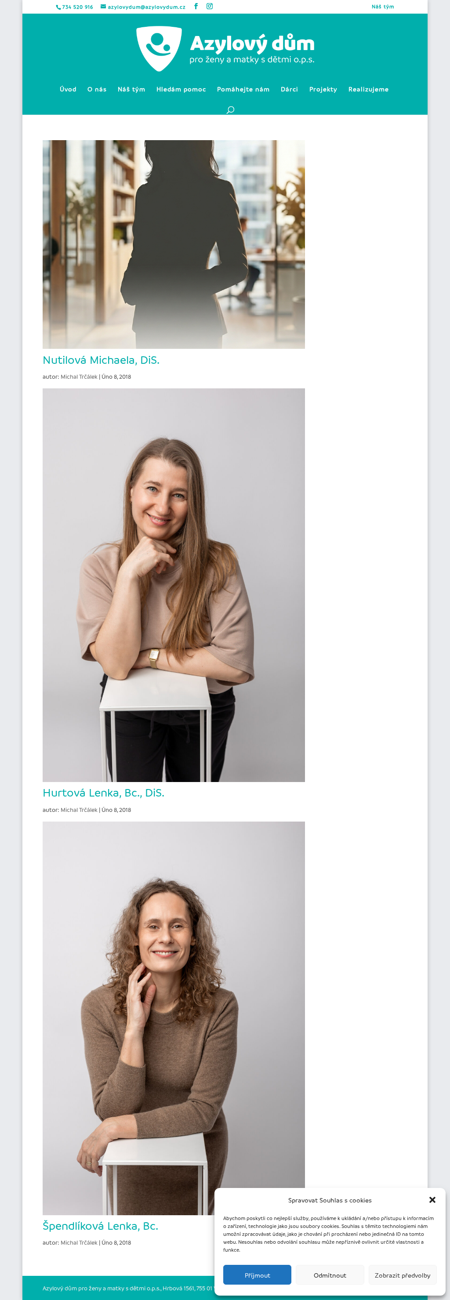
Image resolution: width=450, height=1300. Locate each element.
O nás (97, 89)
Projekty (323, 89)
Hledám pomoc (181, 89)
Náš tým (383, 7)
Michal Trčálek (79, 376)
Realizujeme (368, 89)
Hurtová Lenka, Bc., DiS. (103, 792)
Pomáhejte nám (243, 89)
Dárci (289, 89)
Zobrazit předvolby (403, 1275)
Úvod (68, 89)
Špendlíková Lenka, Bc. (100, 1225)
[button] (432, 1199)
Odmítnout (330, 1275)
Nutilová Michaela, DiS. (101, 359)
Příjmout (257, 1275)
